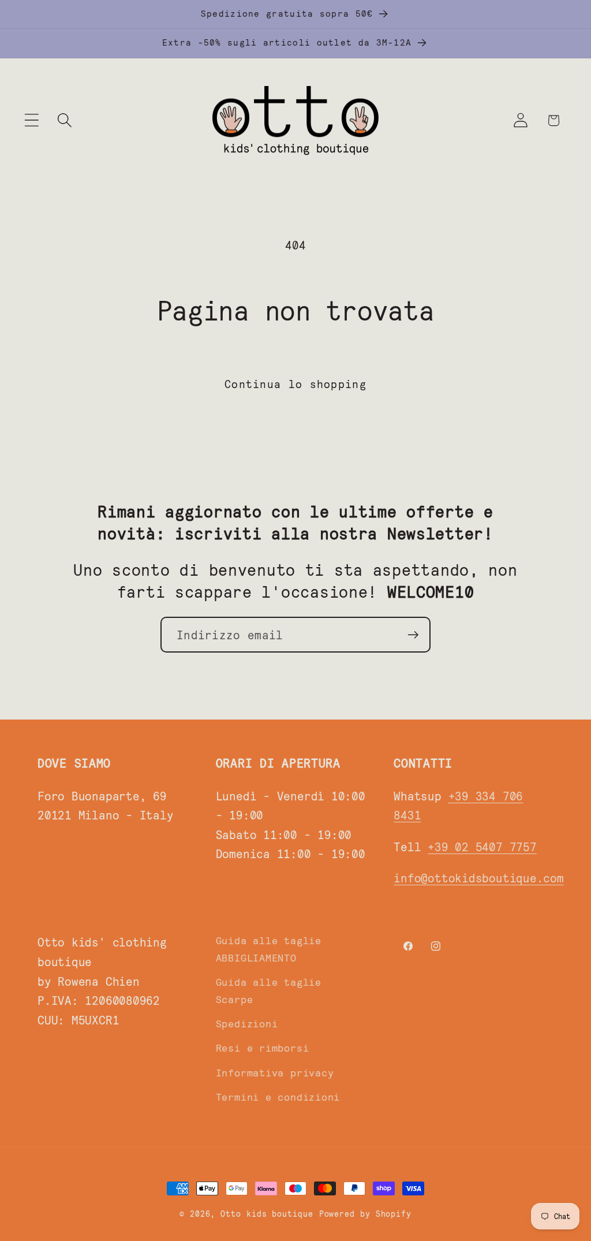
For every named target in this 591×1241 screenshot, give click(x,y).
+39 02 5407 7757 (482, 846)
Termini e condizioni (278, 1096)
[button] (31, 120)
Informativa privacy (275, 1072)
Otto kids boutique (266, 1213)
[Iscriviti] (413, 635)
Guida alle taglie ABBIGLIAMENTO (268, 948)
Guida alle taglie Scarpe (268, 990)
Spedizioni (247, 1023)
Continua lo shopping (295, 383)
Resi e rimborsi (262, 1047)
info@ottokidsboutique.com (479, 877)
